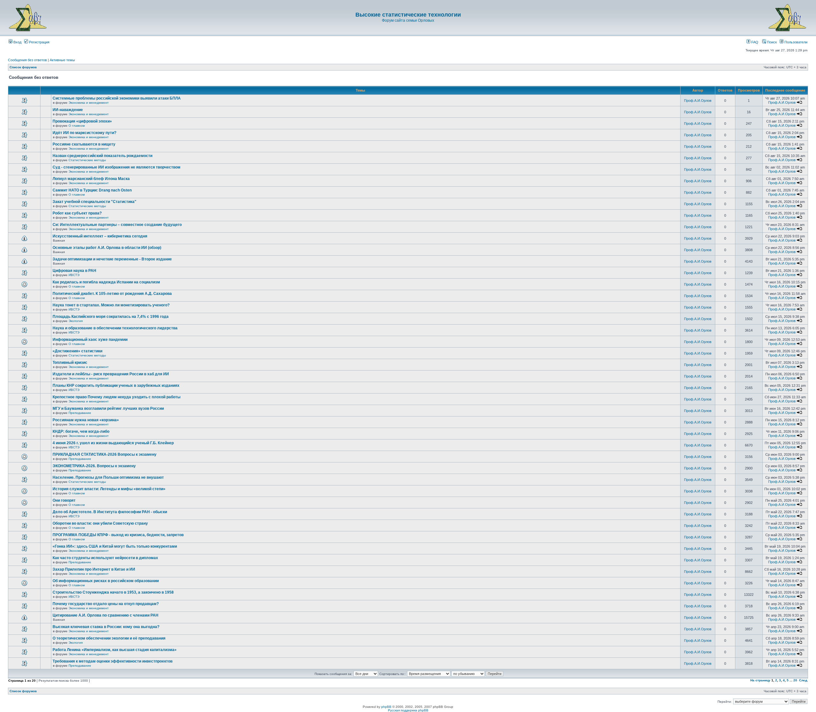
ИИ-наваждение (68, 110)
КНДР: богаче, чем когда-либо (81, 431)
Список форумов (23, 67)
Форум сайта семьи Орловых (408, 20)
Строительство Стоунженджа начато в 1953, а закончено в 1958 (113, 592)
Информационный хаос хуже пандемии (90, 339)
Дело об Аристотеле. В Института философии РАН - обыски (110, 512)
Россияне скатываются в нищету (84, 144)
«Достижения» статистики (77, 351)
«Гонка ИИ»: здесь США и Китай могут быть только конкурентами (115, 546)
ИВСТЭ (74, 275)
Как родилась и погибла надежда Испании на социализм (106, 282)
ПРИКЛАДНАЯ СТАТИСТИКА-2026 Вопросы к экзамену (105, 454)
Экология (76, 321)
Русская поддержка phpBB (408, 710)
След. (803, 680)
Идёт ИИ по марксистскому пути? (84, 133)
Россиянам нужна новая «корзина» (86, 420)
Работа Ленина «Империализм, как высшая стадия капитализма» (115, 650)
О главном (77, 125)
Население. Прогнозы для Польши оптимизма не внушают (108, 477)
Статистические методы (87, 160)
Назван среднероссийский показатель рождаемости (102, 156)
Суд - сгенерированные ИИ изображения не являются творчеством (116, 167)
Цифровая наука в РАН (74, 270)
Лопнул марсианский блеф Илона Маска (91, 178)
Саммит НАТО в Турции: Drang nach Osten (92, 190)
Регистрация (38, 42)
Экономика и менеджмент (89, 102)
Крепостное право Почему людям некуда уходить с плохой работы (116, 397)
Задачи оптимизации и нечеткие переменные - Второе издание (112, 259)
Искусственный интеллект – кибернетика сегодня (100, 236)
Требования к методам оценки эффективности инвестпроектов (112, 661)
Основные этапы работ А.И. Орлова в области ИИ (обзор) (107, 247)
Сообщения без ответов (27, 60)
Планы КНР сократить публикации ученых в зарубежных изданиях (116, 385)
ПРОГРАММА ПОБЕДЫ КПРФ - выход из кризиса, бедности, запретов (118, 535)
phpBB (386, 706)
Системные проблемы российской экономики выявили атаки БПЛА (117, 98)
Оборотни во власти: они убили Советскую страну (100, 523)
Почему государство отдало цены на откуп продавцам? (106, 604)
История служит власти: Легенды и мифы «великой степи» (109, 489)
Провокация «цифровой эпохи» (82, 121)
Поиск (771, 42)
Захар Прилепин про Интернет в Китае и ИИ (94, 569)
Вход (16, 42)
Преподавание (80, 413)
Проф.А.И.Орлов (697, 100)
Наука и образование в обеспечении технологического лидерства (115, 328)
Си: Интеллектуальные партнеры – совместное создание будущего (117, 224)
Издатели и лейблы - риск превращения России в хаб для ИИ (111, 374)
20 (795, 680)
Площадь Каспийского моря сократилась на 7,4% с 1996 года (111, 316)
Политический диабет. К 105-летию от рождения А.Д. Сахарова (112, 293)
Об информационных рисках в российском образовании (106, 581)
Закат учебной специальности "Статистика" (94, 201)
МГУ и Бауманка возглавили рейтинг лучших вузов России (108, 408)
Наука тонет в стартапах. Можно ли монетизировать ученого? (111, 305)
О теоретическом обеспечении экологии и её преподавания (109, 638)
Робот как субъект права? (77, 213)
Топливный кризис (70, 362)
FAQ (754, 42)
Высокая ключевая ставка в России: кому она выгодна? (106, 627)
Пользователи (795, 42)
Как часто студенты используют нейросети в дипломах (105, 558)
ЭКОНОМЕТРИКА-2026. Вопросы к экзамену (94, 466)
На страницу (760, 680)
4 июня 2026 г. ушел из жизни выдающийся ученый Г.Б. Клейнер (113, 443)
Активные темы (62, 60)
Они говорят (64, 500)
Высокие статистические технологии (408, 14)
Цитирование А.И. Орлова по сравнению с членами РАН (105, 615)
